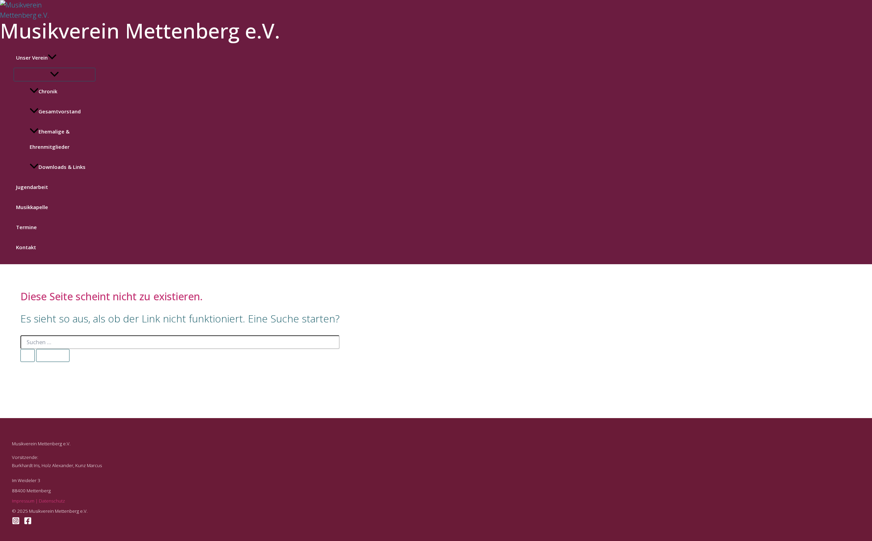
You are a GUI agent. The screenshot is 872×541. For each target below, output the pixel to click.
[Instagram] (16, 522)
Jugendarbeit (32, 187)
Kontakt (26, 247)
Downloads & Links (61, 166)
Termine (26, 227)
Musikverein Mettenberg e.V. (140, 31)
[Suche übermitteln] (27, 355)
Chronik (47, 91)
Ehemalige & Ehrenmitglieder (49, 139)
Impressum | (25, 501)
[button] (52, 57)
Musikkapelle (32, 207)
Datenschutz (52, 501)
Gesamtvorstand (59, 111)
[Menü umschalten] (54, 74)
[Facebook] (28, 522)
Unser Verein (32, 57)
